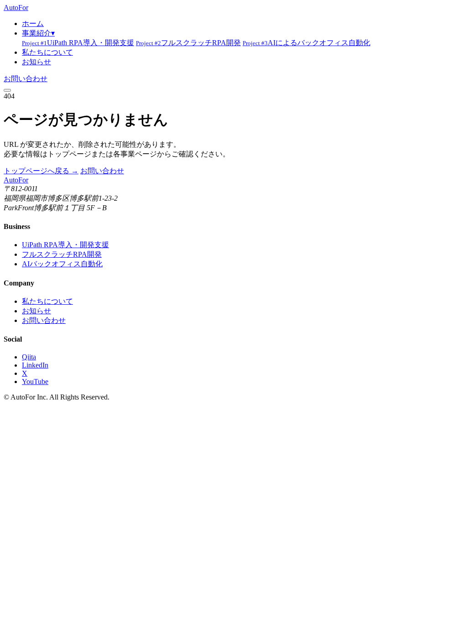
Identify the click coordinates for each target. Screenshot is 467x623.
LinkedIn (35, 365)
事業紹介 (38, 33)
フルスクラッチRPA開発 (188, 43)
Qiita (29, 357)
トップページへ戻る (41, 171)
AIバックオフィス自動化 (62, 264)
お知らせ (36, 62)
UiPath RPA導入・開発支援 (78, 43)
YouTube (35, 381)
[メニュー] (7, 90)
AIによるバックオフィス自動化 (306, 43)
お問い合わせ (25, 79)
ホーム (33, 23)
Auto (16, 7)
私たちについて (47, 52)
